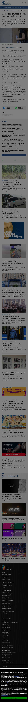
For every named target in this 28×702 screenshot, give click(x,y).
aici (7, 682)
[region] (14, 685)
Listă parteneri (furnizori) (4, 695)
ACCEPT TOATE (14, 698)
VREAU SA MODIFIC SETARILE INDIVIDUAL (14, 700)
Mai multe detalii (16, 676)
